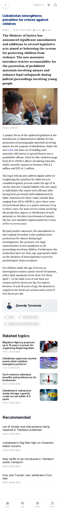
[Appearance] (49, 5)
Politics (6, 30)
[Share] (55, 5)
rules (10, 150)
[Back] (5, 5)
